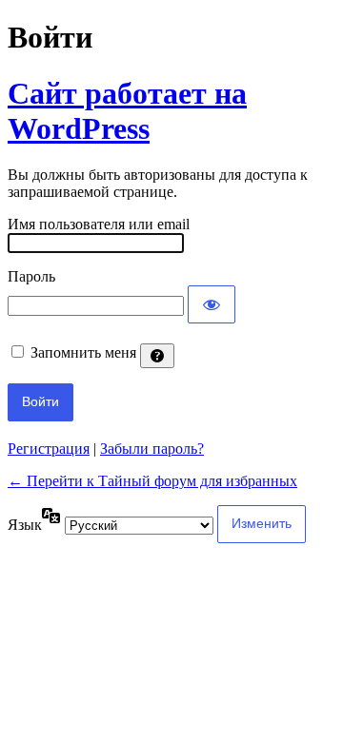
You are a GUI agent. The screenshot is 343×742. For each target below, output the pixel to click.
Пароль (31, 276)
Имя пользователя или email (99, 224)
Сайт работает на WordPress (127, 111)
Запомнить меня (83, 352)
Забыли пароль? (152, 448)
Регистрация (49, 448)
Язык (25, 525)
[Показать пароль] (211, 304)
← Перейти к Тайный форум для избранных (152, 481)
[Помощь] (157, 355)
